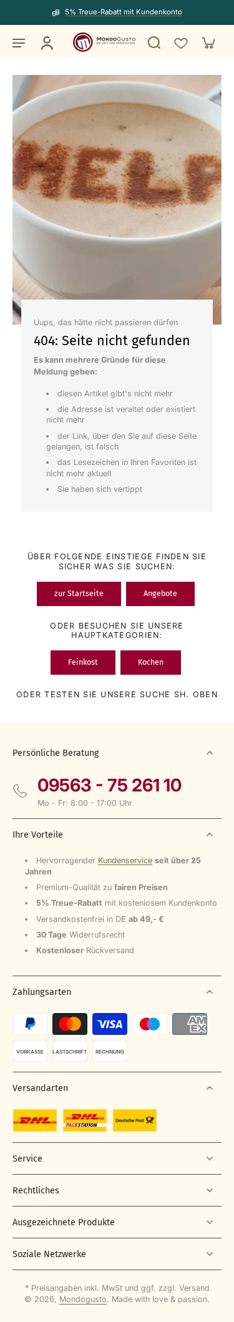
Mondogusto (83, 1299)
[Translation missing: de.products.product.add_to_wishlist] (180, 42)
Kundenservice (125, 860)
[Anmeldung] (46, 42)
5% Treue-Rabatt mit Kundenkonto (123, 11)
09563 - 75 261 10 (109, 785)
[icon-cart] (208, 42)
